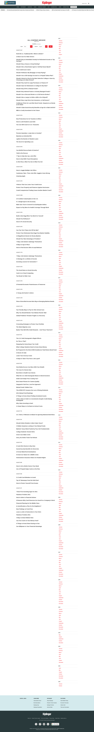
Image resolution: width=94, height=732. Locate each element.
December (61, 81)
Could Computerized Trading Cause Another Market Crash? (34, 190)
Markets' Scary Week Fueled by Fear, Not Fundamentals (32, 429)
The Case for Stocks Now (23, 370)
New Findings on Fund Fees (24, 509)
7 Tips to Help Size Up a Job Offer (26, 156)
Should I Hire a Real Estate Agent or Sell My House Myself (33, 67)
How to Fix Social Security (24, 221)
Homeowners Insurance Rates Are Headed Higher (31, 457)
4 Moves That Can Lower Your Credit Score (29, 184)
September (61, 76)
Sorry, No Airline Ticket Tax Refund (26, 437)
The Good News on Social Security (26, 270)
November (61, 107)
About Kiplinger (50, 700)
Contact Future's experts (36, 718)
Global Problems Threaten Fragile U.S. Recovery (30, 315)
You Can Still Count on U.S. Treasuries (27, 124)
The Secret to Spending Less (24, 142)
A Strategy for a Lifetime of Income (26, 259)
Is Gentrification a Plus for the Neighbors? (28, 506)
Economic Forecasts (64, 702)
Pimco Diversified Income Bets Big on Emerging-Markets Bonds (35, 301)
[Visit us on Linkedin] (48, 724)
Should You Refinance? (23, 219)
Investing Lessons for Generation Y (26, 261)
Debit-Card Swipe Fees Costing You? (27, 378)
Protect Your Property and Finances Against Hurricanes (32, 187)
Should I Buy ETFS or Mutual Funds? (27, 88)
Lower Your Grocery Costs (24, 355)
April (60, 46)
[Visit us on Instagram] (44, 724)
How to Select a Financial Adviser (26, 497)
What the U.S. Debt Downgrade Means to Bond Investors (33, 375)
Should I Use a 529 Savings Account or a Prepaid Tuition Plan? (34, 75)
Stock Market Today (64, 700)
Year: (21, 46)
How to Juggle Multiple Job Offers (26, 170)
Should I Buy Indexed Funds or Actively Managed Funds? (33, 91)
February (61, 42)
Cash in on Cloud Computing (24, 273)
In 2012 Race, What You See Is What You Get (29, 162)
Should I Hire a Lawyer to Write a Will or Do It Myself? (32, 97)
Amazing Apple (20, 176)
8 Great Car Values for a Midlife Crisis (27, 454)
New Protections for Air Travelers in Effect (28, 119)
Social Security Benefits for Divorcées (27, 449)
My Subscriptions (37, 702)
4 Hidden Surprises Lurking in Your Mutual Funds (30, 426)
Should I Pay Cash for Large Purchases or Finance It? (32, 83)
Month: (36, 46)
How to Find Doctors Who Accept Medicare (29, 247)
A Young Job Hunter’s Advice (25, 293)
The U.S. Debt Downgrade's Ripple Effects (28, 338)
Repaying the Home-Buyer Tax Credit (27, 344)
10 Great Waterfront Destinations (26, 452)
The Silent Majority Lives (23, 327)
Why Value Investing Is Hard (24, 403)
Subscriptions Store (37, 700)
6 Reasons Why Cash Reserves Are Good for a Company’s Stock (35, 500)
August (60, 54)
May (60, 48)
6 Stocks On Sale (21, 353)
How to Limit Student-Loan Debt (25, 121)
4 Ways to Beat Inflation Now (24, 517)
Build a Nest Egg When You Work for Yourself (29, 216)
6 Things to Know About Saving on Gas (28, 523)
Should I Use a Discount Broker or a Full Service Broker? (33, 94)
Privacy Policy (51, 718)
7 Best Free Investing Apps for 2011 (26, 491)
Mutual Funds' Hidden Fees (24, 387)
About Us (29, 718)
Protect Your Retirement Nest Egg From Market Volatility (33, 233)
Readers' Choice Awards (52, 702)
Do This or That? (21, 341)
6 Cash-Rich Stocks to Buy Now (25, 446)
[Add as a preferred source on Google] (54, 724)
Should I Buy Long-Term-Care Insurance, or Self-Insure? (33, 100)
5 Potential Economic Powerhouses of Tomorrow (30, 284)
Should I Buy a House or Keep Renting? (28, 64)
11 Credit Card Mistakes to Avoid (26, 477)
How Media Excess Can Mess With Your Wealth (30, 367)
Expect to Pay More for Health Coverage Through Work (32, 207)
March (60, 44)
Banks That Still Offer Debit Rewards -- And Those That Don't (34, 330)
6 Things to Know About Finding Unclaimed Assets (31, 396)
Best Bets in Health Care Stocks (25, 373)
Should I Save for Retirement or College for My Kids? (32, 85)
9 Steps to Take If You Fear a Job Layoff (28, 358)
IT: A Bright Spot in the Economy (25, 201)
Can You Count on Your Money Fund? (27, 520)
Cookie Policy (57, 718)
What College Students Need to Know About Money (31, 347)
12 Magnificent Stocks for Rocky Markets (28, 236)
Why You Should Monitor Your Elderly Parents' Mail (31, 312)
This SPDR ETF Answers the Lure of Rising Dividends (32, 390)
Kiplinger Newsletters (38, 707)
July (60, 52)
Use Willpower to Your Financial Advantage (29, 526)
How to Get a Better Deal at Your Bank (27, 466)
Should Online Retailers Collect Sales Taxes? (29, 423)
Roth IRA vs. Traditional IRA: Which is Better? (29, 53)
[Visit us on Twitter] (36, 724)
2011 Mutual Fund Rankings (24, 393)
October (60, 105)
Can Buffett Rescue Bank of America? (27, 150)
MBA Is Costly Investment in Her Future (28, 110)
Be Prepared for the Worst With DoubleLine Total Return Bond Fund (36, 350)
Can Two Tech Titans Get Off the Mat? (27, 230)
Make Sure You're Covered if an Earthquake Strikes (31, 204)
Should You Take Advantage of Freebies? (28, 239)
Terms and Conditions (45, 718)
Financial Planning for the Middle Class (27, 503)
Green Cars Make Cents (23, 434)
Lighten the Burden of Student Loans (27, 139)
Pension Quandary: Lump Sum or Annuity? (29, 133)
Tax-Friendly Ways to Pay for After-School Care (30, 310)
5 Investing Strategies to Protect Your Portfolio (30, 324)
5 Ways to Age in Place (23, 244)
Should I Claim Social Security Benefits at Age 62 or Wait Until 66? (35, 107)
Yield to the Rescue (22, 153)
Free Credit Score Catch (23, 69)
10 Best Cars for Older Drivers (25, 56)
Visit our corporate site (60, 728)
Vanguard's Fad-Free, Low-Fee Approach (28, 384)
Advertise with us (63, 718)
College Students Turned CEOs (25, 432)
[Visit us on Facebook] (40, 724)
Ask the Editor (49, 707)
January (60, 40)
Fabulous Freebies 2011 (23, 494)
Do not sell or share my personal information (47, 720)
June (60, 50)
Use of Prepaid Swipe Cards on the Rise (28, 469)
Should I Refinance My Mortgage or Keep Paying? (31, 72)
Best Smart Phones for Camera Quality (27, 381)
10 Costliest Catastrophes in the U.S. (27, 198)
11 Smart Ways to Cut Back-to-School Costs (29, 406)
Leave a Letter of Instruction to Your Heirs (28, 512)
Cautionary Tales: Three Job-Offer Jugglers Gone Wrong (33, 173)
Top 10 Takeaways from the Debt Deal (27, 480)
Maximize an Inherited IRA (24, 136)
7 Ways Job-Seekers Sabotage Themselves (29, 241)
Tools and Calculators (65, 707)
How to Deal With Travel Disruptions (27, 159)
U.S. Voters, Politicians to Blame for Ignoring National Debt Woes (35, 414)
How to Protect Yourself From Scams (27, 483)
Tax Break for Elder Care (23, 276)
